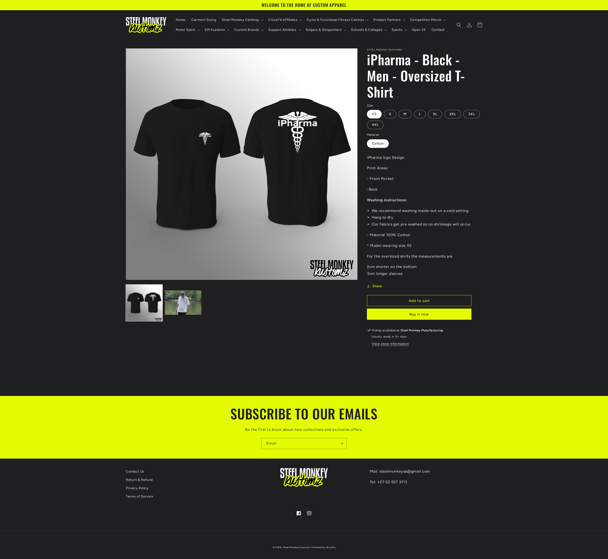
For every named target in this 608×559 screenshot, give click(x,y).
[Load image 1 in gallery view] (144, 303)
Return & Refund (139, 480)
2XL (453, 114)
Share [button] (377, 286)
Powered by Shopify (323, 547)
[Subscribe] (341, 443)
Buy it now (419, 314)
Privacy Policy (137, 488)
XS (374, 114)
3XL (471, 114)
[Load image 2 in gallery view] (183, 303)
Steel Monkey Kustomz (296, 547)
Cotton (378, 143)
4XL (375, 125)
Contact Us (135, 472)
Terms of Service (139, 496)
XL (435, 114)
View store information (390, 344)
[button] (242, 20)
